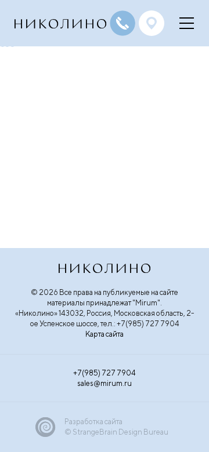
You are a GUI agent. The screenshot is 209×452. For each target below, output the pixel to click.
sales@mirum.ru (104, 383)
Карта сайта (104, 334)
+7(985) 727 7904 (104, 373)
